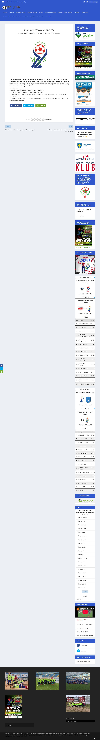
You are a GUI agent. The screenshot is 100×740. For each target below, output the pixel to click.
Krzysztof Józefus (82, 536)
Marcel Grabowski (83, 517)
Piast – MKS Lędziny (82, 631)
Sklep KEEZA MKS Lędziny (29, 17)
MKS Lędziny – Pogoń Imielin (84, 624)
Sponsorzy (40, 17)
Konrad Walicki (82, 573)
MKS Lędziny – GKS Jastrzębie (85, 628)
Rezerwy (41, 12)
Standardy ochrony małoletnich (12, 17)
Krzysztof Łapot (82, 528)
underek (24, 33)
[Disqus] (39, 155)
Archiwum (79, 599)
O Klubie (5, 12)
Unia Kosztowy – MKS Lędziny (85, 635)
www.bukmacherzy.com (83, 661)
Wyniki (85, 596)
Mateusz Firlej (82, 588)
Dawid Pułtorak (82, 569)
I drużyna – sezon (20, 12)
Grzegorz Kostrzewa (83, 562)
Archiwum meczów (32, 12)
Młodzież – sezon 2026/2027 (65, 12)
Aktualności (41, 33)
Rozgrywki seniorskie (50, 12)
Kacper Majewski (82, 539)
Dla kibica (77, 12)
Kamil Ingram (82, 532)
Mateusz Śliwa (82, 543)
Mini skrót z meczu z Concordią (82, 620)
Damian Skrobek (82, 580)
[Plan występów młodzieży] (39, 57)
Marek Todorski (82, 576)
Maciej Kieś (81, 551)
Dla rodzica (85, 12)
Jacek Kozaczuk (82, 565)
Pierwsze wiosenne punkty (19, 2)
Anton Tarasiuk (82, 584)
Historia (12, 12)
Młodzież (47, 33)
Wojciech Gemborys (83, 558)
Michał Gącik (81, 554)
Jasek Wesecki (82, 521)
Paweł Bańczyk (82, 547)
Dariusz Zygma (82, 525)
